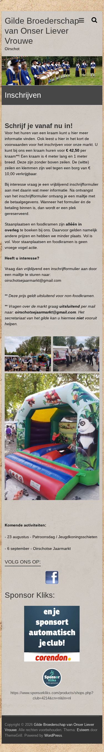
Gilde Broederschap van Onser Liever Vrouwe (42, 30)
